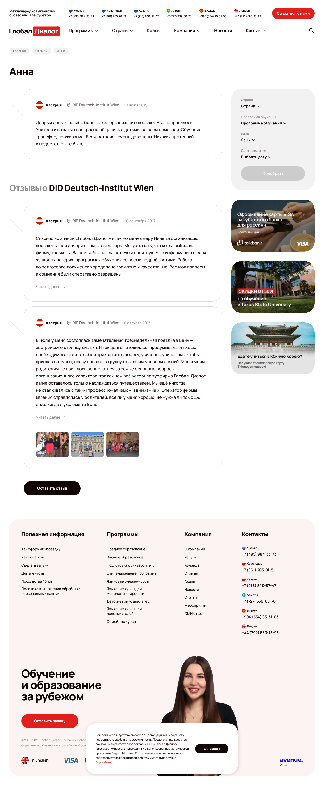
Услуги (190, 557)
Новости (192, 589)
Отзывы (191, 573)
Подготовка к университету (131, 565)
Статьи (191, 597)
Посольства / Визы (37, 581)
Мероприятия (196, 605)
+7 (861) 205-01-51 (114, 16)
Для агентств (32, 573)
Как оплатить (32, 557)
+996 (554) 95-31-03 (213, 16)
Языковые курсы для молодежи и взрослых (126, 591)
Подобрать (273, 173)
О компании (195, 549)
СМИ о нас (193, 613)
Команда (192, 565)
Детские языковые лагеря (129, 601)
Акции (190, 581)
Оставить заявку (49, 721)
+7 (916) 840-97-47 (146, 16)
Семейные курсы (121, 621)
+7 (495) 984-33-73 (81, 16)
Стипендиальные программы (132, 573)
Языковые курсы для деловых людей (124, 611)
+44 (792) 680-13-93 (247, 16)
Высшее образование (125, 557)
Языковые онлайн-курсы (128, 581)
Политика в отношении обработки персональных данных (50, 591)
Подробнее (103, 762)
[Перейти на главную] (34, 30)
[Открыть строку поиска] (311, 30)
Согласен (212, 748)
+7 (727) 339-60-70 (179, 16)
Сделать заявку (34, 565)
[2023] (291, 760)
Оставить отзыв (52, 488)
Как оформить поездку (40, 549)
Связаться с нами (293, 13)
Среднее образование (126, 549)
